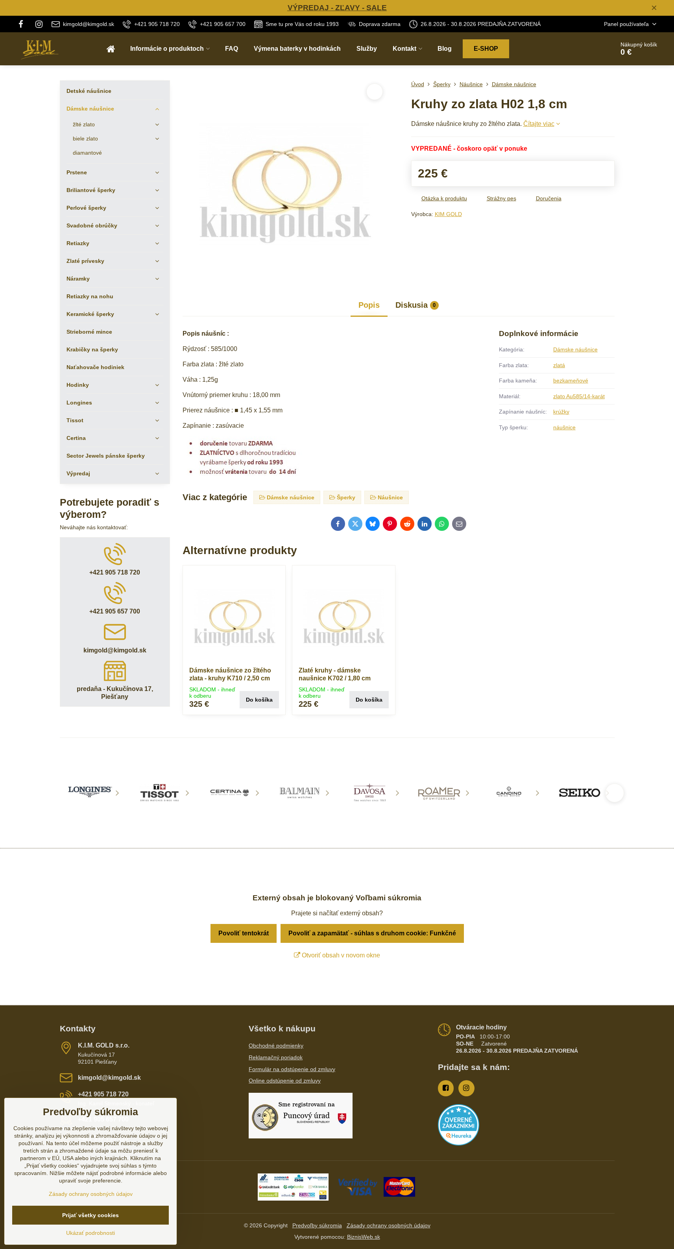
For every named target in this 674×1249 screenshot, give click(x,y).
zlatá (559, 365)
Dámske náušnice (575, 349)
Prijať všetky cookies (90, 1215)
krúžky (561, 411)
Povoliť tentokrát (243, 933)
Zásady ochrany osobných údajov (388, 1225)
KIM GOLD (448, 214)
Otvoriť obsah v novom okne (340, 955)
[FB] (23, 24)
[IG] (39, 24)
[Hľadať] (586, 49)
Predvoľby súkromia (317, 1225)
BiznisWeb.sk (363, 1237)
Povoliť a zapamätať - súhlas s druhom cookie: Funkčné (372, 933)
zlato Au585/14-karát (579, 396)
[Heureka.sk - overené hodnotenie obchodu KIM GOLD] (458, 1143)
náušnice (564, 427)
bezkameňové (570, 380)
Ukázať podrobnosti (90, 1233)
